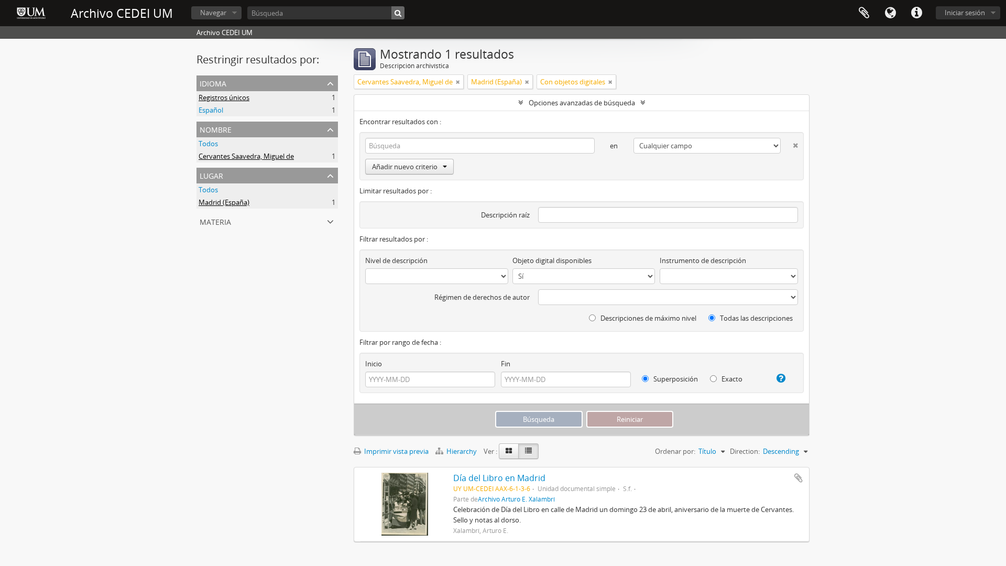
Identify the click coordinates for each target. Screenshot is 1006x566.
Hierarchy (461, 451)
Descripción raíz (505, 215)
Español (211, 110)
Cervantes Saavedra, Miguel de (246, 156)
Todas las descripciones (755, 318)
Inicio (373, 363)
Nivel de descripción (396, 260)
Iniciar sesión (965, 12)
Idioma (890, 13)
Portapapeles (864, 13)
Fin (505, 363)
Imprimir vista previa (396, 451)
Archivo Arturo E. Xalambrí (516, 499)
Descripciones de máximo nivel (647, 318)
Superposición (675, 379)
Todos (208, 143)
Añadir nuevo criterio (405, 166)
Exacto (731, 379)
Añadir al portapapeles (798, 478)
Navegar (213, 12)
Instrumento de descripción (703, 260)
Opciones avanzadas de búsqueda (582, 102)
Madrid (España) (224, 202)
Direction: (745, 451)
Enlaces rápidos (916, 13)
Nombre (216, 129)
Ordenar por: (675, 451)
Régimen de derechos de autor (482, 297)
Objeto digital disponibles (552, 260)
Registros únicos (224, 97)
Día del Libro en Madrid (499, 478)
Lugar (211, 175)
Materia (215, 221)
